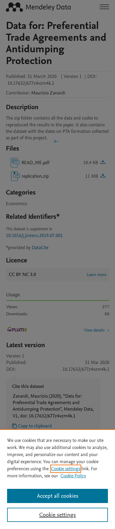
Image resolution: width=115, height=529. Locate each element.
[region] (57, 479)
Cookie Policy (73, 476)
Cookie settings (65, 469)
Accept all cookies (57, 496)
